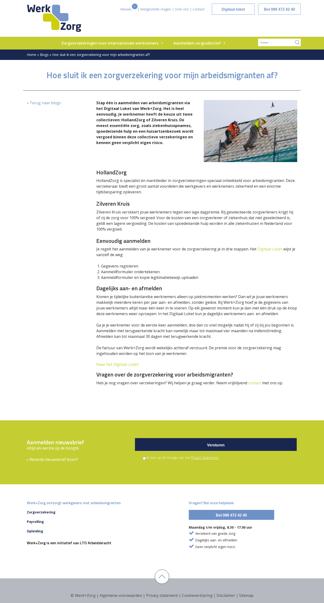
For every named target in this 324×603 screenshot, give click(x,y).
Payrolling (35, 521)
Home (31, 54)
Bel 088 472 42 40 (279, 9)
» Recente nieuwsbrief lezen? (52, 459)
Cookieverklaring (197, 595)
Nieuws (126, 9)
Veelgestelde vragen (155, 9)
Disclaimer (226, 595)
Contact (199, 9)
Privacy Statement (204, 457)
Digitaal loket (233, 9)
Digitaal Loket (269, 249)
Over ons (182, 9)
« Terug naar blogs (44, 102)
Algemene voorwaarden (121, 595)
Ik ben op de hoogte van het (182, 457)
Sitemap (246, 595)
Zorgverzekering (41, 512)
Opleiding (35, 531)
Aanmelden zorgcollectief (197, 43)
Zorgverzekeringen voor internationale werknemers (110, 43)
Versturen (216, 445)
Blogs (44, 54)
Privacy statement (162, 595)
